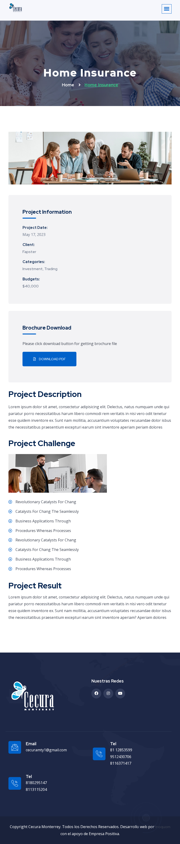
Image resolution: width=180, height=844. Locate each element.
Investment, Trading (39, 268)
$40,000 (30, 286)
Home (68, 85)
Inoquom (162, 826)
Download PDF (52, 359)
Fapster (29, 251)
